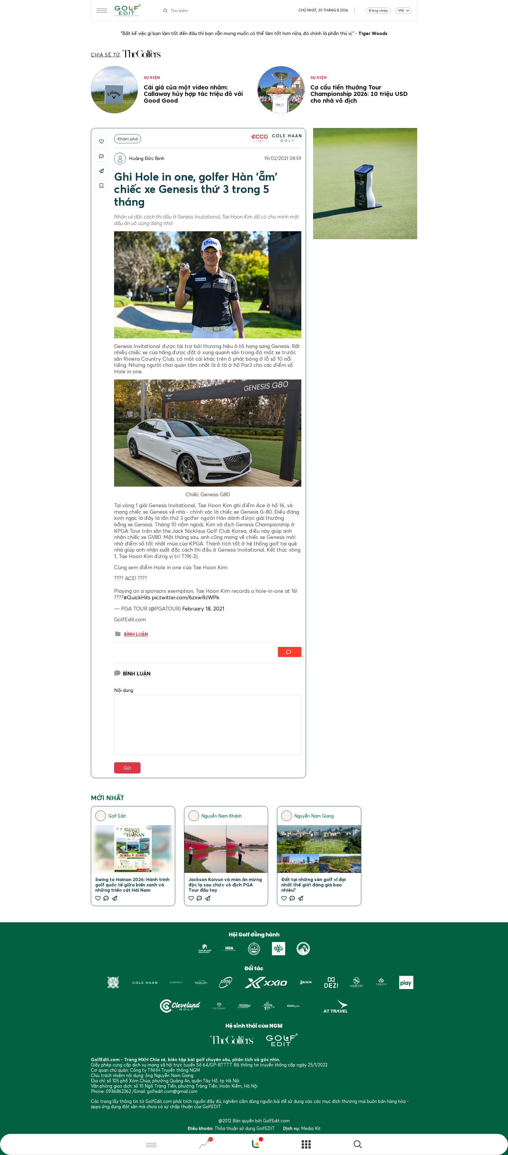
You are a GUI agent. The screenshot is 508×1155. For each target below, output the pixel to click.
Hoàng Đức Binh (146, 158)
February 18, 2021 (203, 608)
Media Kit (311, 1128)
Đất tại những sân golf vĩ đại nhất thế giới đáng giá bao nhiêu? (313, 884)
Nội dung (123, 690)
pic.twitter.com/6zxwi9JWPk (185, 597)
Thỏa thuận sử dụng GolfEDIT (245, 1128)
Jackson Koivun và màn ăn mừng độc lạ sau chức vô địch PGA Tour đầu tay (225, 884)
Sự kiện (152, 77)
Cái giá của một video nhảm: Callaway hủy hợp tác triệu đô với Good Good (193, 94)
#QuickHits (136, 597)
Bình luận (136, 634)
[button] (358, 1145)
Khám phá (128, 138)
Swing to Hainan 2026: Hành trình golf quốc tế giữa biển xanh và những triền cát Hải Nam (132, 884)
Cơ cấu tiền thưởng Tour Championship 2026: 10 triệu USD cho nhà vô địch (359, 94)
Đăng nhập (378, 10)
